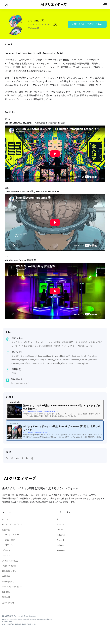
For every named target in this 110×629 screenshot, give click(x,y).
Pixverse (66, 359)
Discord (60, 540)
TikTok (60, 529)
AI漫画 (57, 342)
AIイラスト (17, 342)
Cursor (72, 363)
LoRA (68, 356)
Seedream (76, 356)
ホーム (5, 519)
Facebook (61, 550)
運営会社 (6, 597)
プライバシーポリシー (12, 586)
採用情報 (6, 592)
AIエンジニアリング (31, 345)
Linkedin (60, 545)
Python (85, 363)
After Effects (25, 363)
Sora (32, 359)
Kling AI (43, 359)
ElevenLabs (55, 363)
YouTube (60, 524)
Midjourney (40, 356)
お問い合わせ (8, 602)
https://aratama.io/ (20, 383)
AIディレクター (69, 345)
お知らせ (6, 550)
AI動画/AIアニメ (69, 342)
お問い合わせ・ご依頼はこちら (87, 24)
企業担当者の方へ (10, 565)
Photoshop (92, 356)
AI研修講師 (47, 345)
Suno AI (41, 363)
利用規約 (6, 576)
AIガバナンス (8, 581)
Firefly (84, 356)
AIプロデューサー (86, 345)
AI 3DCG (83, 342)
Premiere (15, 363)
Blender (64, 363)
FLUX (62, 356)
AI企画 (57, 345)
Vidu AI (58, 359)
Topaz (34, 363)
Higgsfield (24, 359)
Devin (78, 363)
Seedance (75, 359)
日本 (14, 373)
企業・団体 (10, 539)
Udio (48, 363)
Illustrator (15, 359)
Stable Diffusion (52, 356)
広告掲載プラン (9, 571)
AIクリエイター (12, 534)
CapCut (83, 359)
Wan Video (92, 359)
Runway (51, 359)
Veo (37, 359)
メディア (6, 555)
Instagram (61, 534)
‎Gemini (24, 356)
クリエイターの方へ (11, 560)
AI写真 (26, 342)
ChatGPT (15, 356)
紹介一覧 (6, 529)
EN (6, 4)
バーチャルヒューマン (42, 342)
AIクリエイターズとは (12, 524)
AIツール (9, 545)
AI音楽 (92, 342)
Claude (31, 356)
